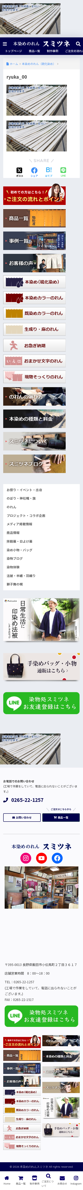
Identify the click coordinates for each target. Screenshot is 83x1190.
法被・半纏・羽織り (21, 575)
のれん (11, 507)
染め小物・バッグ (19, 550)
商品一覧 (63, 817)
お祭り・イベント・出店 (24, 490)
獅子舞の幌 (15, 584)
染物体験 (13, 567)
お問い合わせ (24, 817)
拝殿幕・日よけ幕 (19, 541)
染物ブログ (15, 558)
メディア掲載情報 (19, 524)
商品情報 (13, 532)
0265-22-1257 (27, 799)
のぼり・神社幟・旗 (21, 498)
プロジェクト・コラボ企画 (26, 515)
